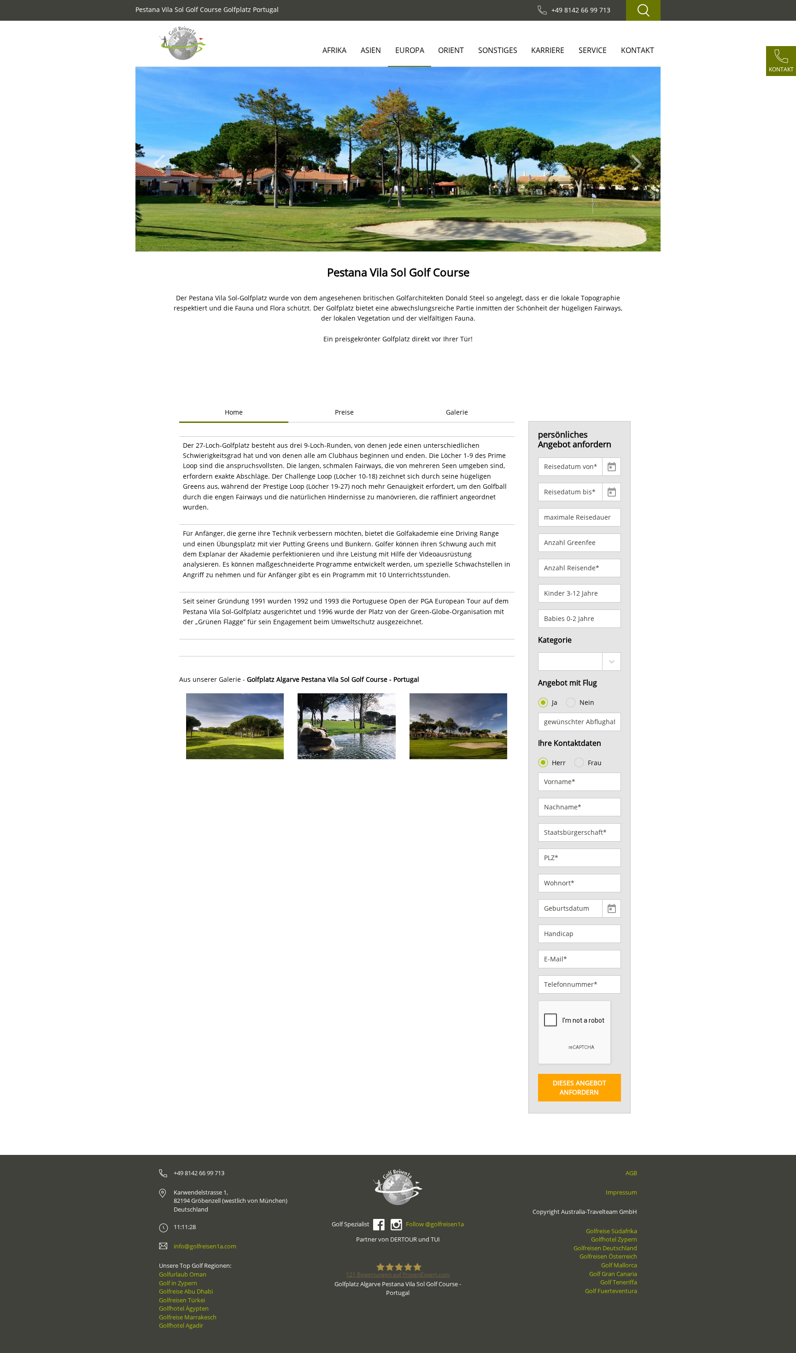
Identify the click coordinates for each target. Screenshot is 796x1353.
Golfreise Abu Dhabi (186, 1291)
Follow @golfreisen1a (435, 1224)
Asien (371, 50)
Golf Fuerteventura (611, 1291)
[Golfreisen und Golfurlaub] (182, 43)
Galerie (457, 412)
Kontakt (637, 50)
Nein (587, 702)
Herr (559, 762)
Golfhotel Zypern (614, 1239)
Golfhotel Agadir (181, 1325)
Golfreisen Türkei (182, 1300)
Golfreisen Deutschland (605, 1248)
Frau (594, 762)
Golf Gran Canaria (613, 1274)
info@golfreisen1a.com (205, 1246)
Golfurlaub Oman (182, 1274)
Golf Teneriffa (618, 1282)
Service (593, 50)
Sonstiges (497, 50)
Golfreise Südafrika (611, 1231)
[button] (161, 159)
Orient (451, 50)
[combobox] (579, 661)
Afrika (334, 50)
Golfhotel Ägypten (184, 1308)
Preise (344, 412)
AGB (631, 1173)
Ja (554, 702)
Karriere (547, 50)
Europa (409, 50)
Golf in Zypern (178, 1283)
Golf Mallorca (619, 1265)
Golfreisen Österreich (608, 1256)
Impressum (621, 1192)
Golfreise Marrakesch (188, 1317)
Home (234, 412)
